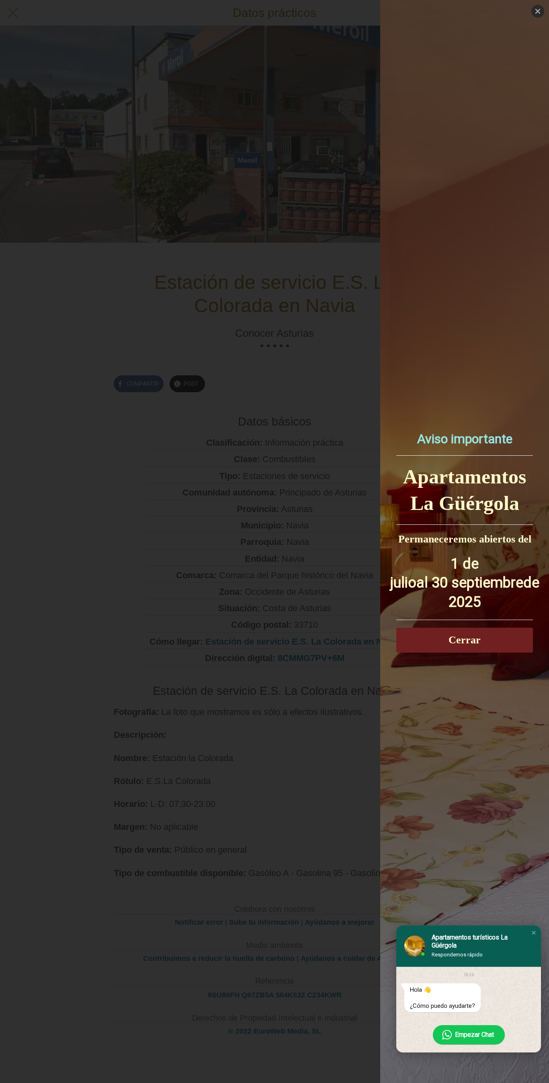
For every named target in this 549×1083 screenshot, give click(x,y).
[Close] (537, 11)
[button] (534, 933)
